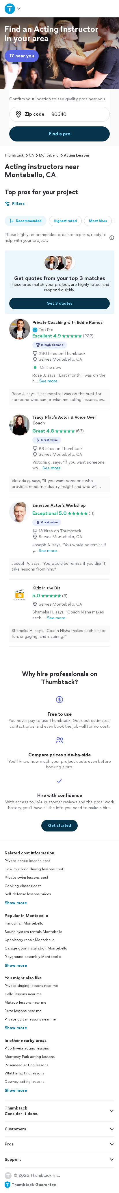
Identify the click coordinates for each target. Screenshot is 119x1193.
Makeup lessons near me (25, 1002)
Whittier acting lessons (24, 1073)
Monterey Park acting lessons (30, 1057)
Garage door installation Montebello (36, 948)
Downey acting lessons (24, 1082)
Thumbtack (14, 155)
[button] (42, 330)
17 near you (21, 56)
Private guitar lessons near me (30, 1019)
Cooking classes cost (23, 886)
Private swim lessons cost (27, 878)
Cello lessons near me (23, 994)
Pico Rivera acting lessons (27, 1048)
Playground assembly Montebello (33, 957)
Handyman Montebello (24, 923)
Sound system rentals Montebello (33, 932)
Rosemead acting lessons (26, 1065)
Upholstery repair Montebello (30, 940)
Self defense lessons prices (28, 894)
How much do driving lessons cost (34, 869)
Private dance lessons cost (27, 861)
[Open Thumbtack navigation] (13, 8)
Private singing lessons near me (31, 986)
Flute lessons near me (23, 1011)
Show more (16, 902)
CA (31, 155)
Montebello (49, 155)
